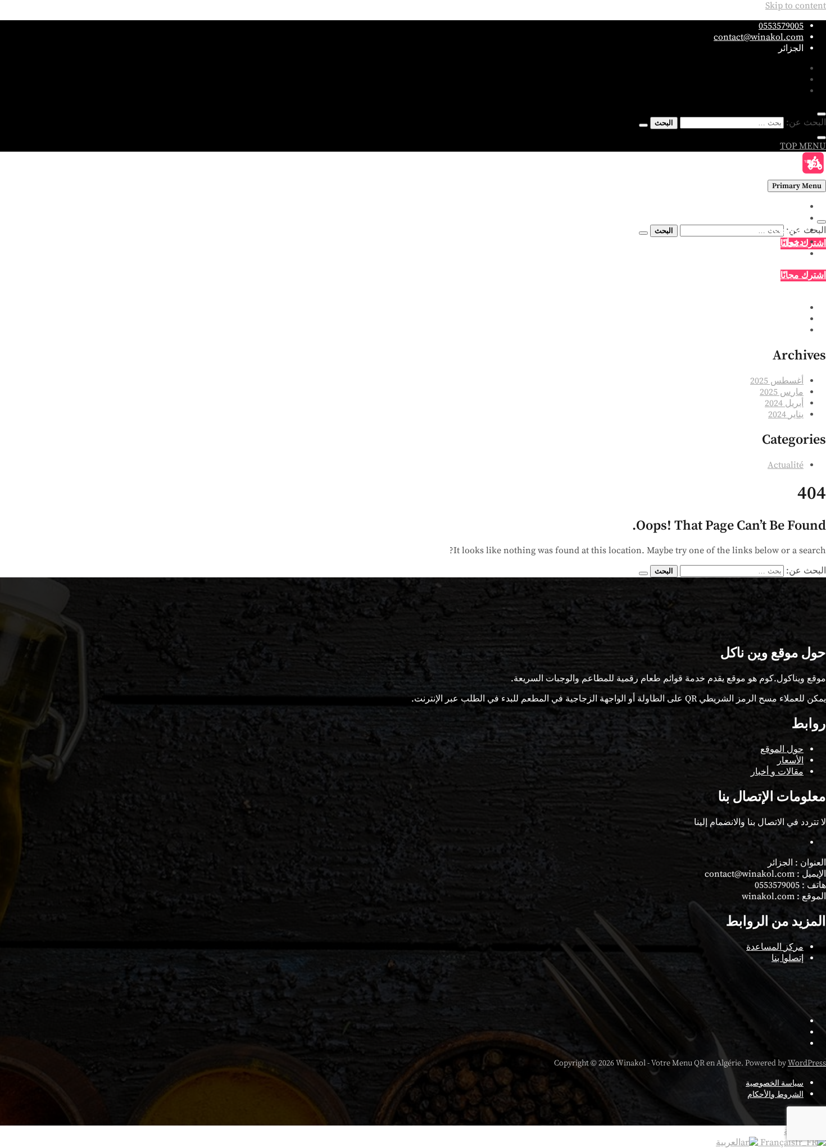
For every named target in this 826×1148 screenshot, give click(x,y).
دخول (793, 242)
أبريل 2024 (784, 403)
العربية (728, 1142)
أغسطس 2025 (777, 380)
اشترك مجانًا (803, 275)
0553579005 (781, 25)
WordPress (807, 1063)
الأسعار (790, 219)
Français (776, 1142)
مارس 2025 (782, 392)
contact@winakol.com (759, 37)
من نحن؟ (787, 230)
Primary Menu (797, 185)
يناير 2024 (786, 414)
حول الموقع (782, 749)
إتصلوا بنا (787, 254)
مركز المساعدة (775, 947)
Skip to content (795, 5)
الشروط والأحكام (775, 1095)
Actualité (786, 465)
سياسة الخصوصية (775, 1083)
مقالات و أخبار (777, 771)
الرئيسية (788, 207)
